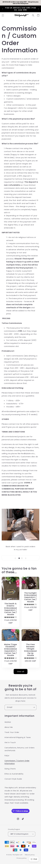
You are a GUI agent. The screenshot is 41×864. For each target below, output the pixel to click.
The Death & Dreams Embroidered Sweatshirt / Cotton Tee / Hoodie (10, 609)
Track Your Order (12, 732)
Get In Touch (10, 742)
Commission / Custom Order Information (17, 762)
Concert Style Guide (13, 779)
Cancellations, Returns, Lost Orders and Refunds (20, 749)
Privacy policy (21, 858)
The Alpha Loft (17, 855)
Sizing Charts (10, 769)
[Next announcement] (38, 8)
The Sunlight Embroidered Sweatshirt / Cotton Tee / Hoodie (30, 597)
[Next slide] (25, 558)
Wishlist (8, 722)
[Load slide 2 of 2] (21, 558)
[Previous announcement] (2, 8)
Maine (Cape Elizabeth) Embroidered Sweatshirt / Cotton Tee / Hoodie (10, 649)
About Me (9, 727)
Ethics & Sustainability (14, 774)
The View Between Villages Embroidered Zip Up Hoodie (30, 649)
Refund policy (30, 855)
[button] (2, 15)
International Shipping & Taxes (18, 737)
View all (20, 671)
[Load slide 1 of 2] (19, 558)
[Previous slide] (15, 558)
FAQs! (7, 755)
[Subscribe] (33, 707)
